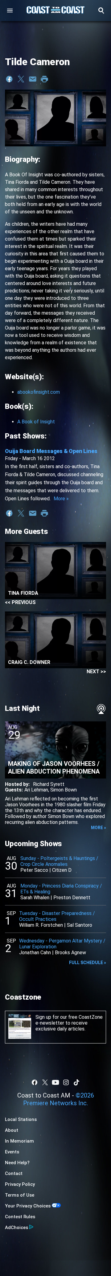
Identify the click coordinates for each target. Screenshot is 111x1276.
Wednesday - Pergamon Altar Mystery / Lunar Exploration (62, 944)
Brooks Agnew (70, 952)
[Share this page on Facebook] (9, 79)
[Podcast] (101, 709)
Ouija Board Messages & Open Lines (51, 451)
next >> (96, 671)
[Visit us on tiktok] (76, 1082)
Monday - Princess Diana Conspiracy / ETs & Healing (61, 889)
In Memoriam (19, 1141)
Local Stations (21, 1119)
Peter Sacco (34, 870)
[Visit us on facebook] (34, 1082)
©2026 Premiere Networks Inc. (58, 1099)
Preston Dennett (71, 897)
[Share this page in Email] (32, 79)
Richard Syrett (48, 784)
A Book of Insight (36, 422)
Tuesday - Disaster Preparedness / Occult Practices (57, 916)
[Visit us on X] (45, 1082)
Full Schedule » (87, 962)
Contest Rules (20, 1216)
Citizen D (62, 870)
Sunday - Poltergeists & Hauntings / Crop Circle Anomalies (59, 861)
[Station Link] (55, 10)
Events (12, 1152)
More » (61, 499)
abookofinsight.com (38, 392)
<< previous (20, 602)
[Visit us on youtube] (55, 1082)
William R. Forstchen (41, 925)
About (11, 1130)
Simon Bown (63, 790)
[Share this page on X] (21, 79)
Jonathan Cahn (35, 952)
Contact (14, 1173)
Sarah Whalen (34, 897)
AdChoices (16, 1227)
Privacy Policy (20, 1184)
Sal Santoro (79, 925)
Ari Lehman (36, 790)
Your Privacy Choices (28, 1206)
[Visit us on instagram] (66, 1082)
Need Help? (17, 1162)
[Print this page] (44, 79)
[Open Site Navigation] (10, 10)
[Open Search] (101, 10)
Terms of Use (19, 1195)
